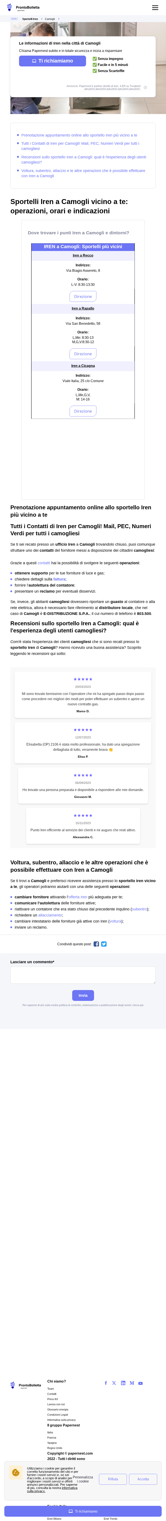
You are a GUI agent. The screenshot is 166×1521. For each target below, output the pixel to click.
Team (50, 1388)
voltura (115, 921)
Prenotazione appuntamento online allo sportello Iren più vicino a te (79, 135)
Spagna (52, 1442)
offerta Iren (78, 897)
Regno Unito (54, 1448)
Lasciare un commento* (32, 962)
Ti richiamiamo (55, 61)
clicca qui (138, 1005)
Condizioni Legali (57, 1414)
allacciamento (50, 915)
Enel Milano (54, 1518)
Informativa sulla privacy (61, 1419)
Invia (83, 995)
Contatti (51, 1394)
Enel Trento (110, 1518)
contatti (44, 563)
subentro (139, 909)
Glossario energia (57, 1409)
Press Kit (52, 1399)
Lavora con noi (56, 1404)
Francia (51, 1437)
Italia (50, 1432)
